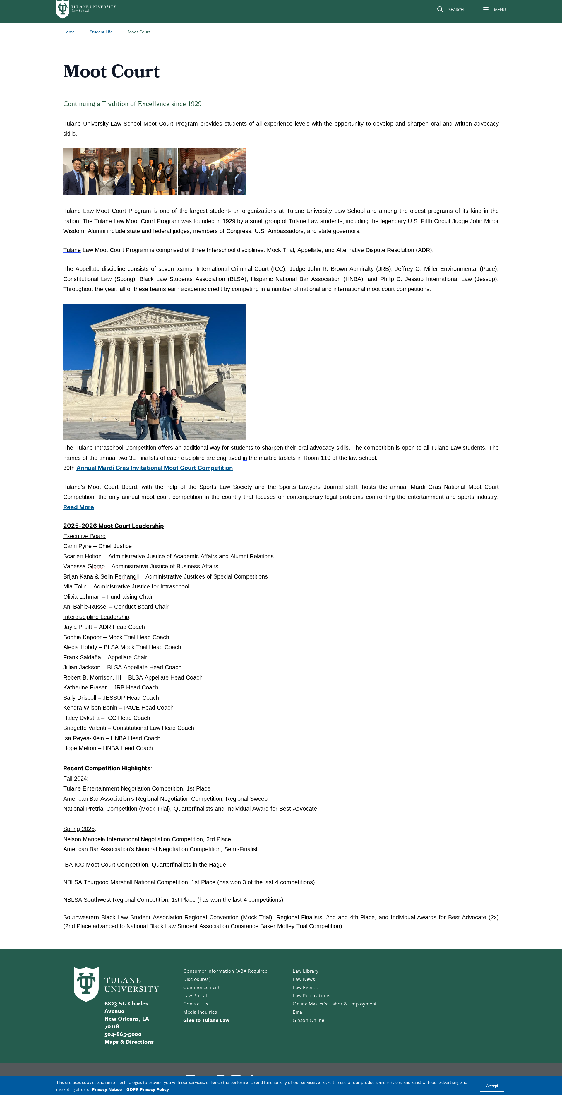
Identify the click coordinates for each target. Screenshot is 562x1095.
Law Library (306, 970)
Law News (304, 979)
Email (299, 1011)
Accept (492, 1086)
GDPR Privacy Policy (147, 1089)
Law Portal (195, 995)
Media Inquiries (200, 1011)
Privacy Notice (107, 1089)
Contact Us (195, 1003)
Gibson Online (308, 1020)
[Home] (86, 9)
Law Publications (311, 995)
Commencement (201, 987)
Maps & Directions (129, 1042)
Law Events (305, 987)
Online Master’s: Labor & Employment (335, 1003)
